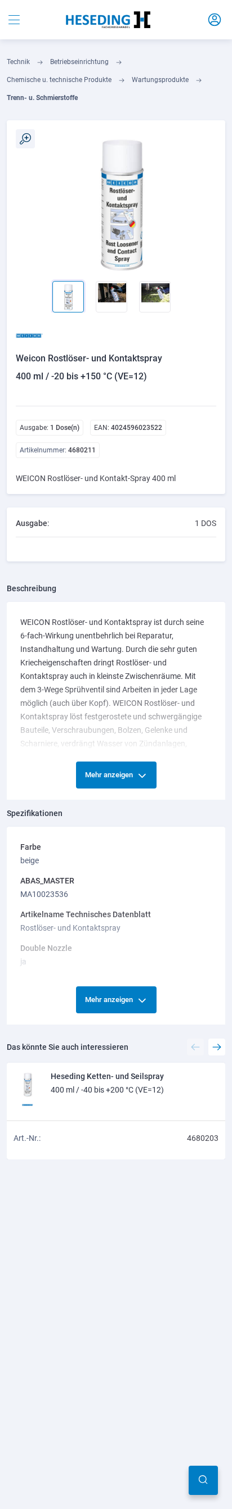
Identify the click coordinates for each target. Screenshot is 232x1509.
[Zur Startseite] (108, 19)
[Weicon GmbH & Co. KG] (33, 335)
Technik (18, 62)
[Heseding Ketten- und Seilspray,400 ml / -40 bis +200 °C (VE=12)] (28, 1084)
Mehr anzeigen (109, 775)
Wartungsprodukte (160, 80)
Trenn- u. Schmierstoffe (42, 98)
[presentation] (25, 284)
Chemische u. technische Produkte (59, 80)
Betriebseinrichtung (79, 62)
